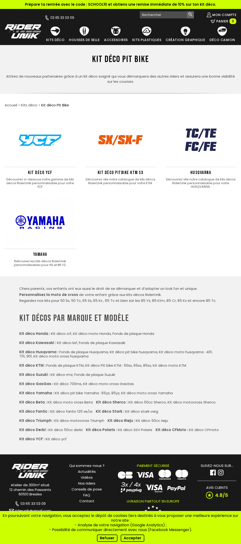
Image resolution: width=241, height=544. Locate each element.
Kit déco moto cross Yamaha (147, 392)
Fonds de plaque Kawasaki (102, 342)
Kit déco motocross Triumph (79, 420)
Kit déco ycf (56, 438)
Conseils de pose (87, 489)
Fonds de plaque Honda (133, 333)
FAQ (86, 495)
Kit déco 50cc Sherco (147, 402)
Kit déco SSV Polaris (135, 429)
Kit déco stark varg (141, 411)
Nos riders (86, 483)
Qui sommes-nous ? (86, 465)
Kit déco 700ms (67, 383)
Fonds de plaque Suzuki (94, 374)
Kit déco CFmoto (204, 429)
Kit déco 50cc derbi (65, 429)
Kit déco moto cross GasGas (108, 383)
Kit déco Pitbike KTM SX (121, 172)
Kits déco (29, 105)
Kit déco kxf (67, 342)
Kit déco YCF (40, 172)
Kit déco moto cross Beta (70, 402)
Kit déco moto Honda (92, 333)
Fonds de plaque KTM (65, 365)
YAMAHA (40, 254)
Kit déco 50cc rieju (152, 420)
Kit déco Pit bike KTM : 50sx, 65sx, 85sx (118, 365)
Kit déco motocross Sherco (192, 402)
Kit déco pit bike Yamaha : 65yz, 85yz (87, 392)
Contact (86, 500)
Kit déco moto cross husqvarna (60, 356)
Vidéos (87, 477)
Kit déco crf (61, 333)
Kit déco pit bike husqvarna (133, 351)
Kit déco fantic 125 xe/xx (71, 411)
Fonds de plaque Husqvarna (83, 351)
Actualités (87, 471)
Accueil (11, 105)
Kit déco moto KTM (169, 365)
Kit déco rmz (62, 374)
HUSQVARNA (200, 172)
